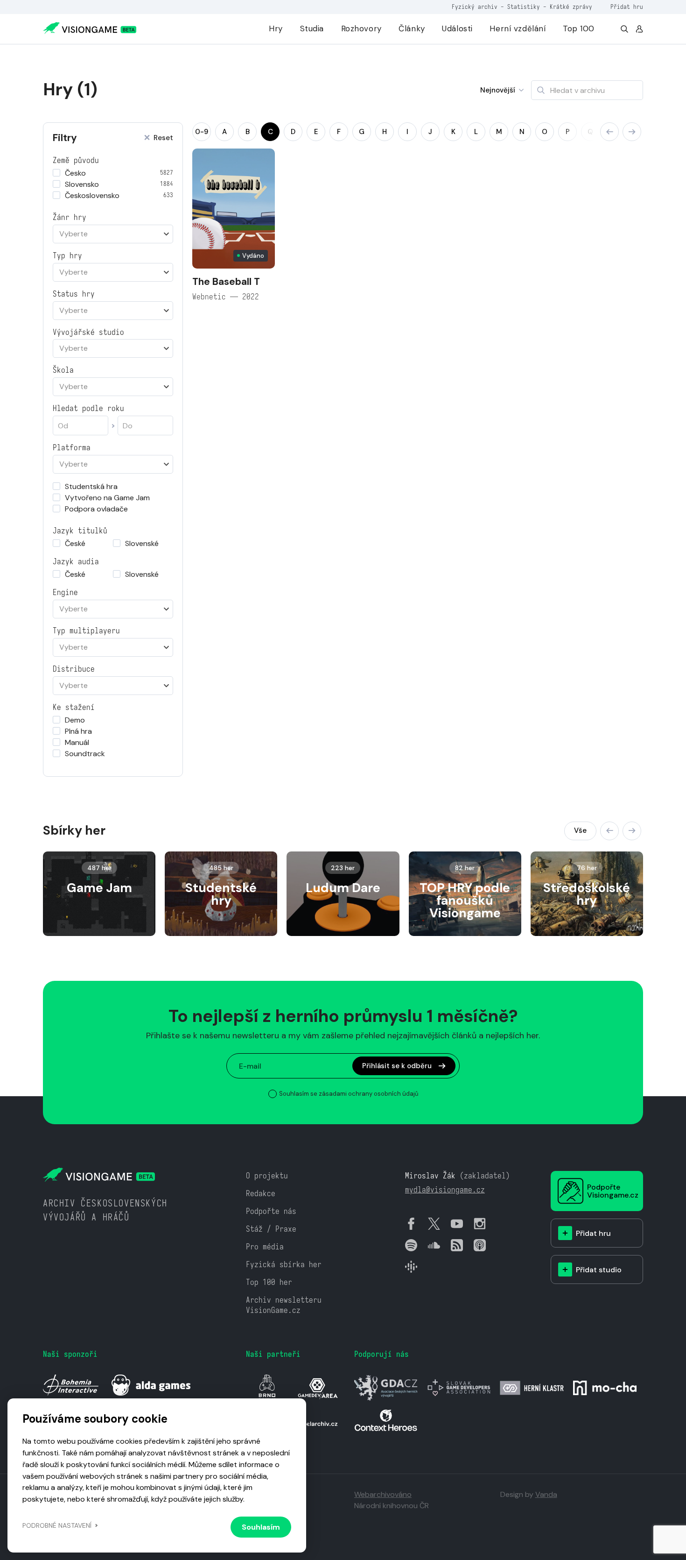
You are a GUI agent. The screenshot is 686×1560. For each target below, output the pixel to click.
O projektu (267, 1176)
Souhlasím (261, 1527)
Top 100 (579, 28)
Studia (312, 28)
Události (457, 28)
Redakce (260, 1193)
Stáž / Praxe (271, 1229)
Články (412, 28)
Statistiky (523, 7)
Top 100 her (269, 1282)
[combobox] (113, 234)
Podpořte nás (271, 1211)
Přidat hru (626, 7)
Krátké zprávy (571, 7)
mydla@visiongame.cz (445, 1190)
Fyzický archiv (474, 7)
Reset (163, 138)
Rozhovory (361, 28)
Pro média (265, 1247)
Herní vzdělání (518, 28)
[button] (609, 131)
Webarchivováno (383, 1494)
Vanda (546, 1494)
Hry (276, 28)
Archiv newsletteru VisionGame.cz (284, 1305)
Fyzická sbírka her (284, 1264)
